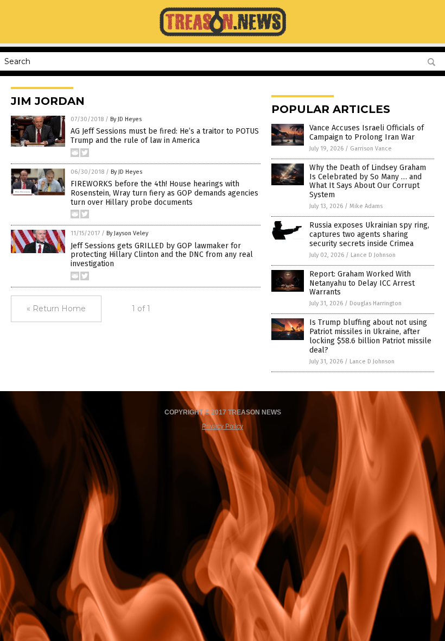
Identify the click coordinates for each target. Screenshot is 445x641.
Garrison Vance (371, 148)
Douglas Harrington (375, 303)
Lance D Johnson (373, 255)
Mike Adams (366, 206)
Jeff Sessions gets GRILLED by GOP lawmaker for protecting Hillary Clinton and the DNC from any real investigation (162, 255)
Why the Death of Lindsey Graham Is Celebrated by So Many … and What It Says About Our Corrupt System (367, 181)
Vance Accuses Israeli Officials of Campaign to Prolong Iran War (366, 132)
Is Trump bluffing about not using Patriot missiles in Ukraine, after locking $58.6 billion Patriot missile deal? (370, 336)
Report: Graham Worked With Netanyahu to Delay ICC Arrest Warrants (362, 283)
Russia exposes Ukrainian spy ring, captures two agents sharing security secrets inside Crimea (369, 234)
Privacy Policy (222, 426)
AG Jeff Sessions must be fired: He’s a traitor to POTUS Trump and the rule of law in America (165, 136)
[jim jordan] (223, 36)
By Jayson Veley (127, 233)
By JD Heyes (126, 119)
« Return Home (56, 308)
